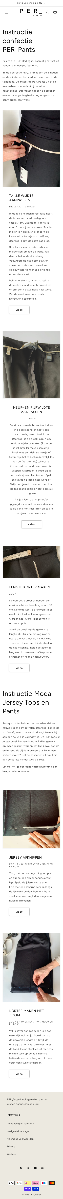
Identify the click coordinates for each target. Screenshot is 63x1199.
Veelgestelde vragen (18, 1131)
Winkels (11, 1154)
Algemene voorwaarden (20, 1138)
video (19, 309)
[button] (6, 12)
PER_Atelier (35, 1195)
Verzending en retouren (20, 1123)
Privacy (11, 1146)
